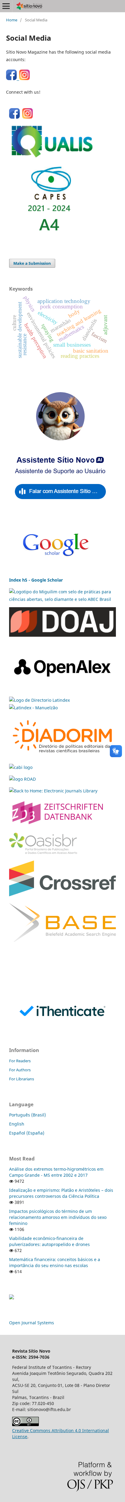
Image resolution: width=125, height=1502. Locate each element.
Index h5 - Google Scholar (36, 580)
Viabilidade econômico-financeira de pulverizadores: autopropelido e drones (49, 1241)
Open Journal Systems (31, 1323)
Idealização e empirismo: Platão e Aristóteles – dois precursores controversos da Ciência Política (61, 1193)
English (16, 1124)
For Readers (20, 1060)
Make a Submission (32, 263)
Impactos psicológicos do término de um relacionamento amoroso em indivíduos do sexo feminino (57, 1217)
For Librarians (21, 1079)
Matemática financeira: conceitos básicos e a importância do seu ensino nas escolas (54, 1262)
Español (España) (26, 1133)
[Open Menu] (6, 6)
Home (11, 20)
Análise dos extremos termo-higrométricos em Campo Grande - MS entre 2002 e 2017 (56, 1172)
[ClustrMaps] (11, 1298)
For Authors (20, 1070)
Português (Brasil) (27, 1115)
